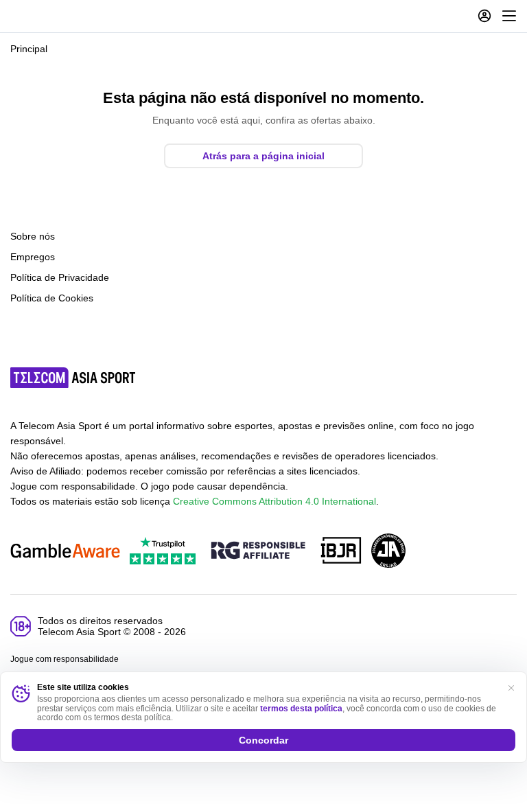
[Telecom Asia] (73, 377)
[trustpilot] (163, 551)
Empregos (32, 256)
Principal (28, 48)
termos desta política (301, 708)
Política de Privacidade (59, 277)
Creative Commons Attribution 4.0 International (274, 501)
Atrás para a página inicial (263, 155)
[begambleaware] (65, 551)
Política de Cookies (51, 297)
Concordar (263, 740)
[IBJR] (341, 551)
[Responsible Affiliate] (258, 551)
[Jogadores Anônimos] (388, 551)
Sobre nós (32, 236)
